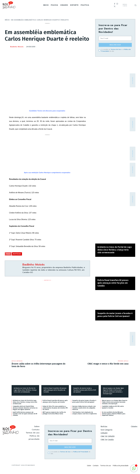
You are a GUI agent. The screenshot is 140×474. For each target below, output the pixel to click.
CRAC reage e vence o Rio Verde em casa (108, 363)
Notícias (17, 254)
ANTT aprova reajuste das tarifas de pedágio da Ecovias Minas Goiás (54, 413)
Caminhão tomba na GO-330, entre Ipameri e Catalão (113, 407)
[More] (87, 46)
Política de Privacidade (80, 452)
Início (7, 20)
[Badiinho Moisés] (7, 47)
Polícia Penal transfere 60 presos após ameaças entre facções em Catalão (113, 283)
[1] (134, 469)
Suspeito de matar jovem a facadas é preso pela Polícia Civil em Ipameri (84, 390)
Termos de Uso (116, 49)
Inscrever (115, 45)
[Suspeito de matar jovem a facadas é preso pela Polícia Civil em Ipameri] (115, 301)
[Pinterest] (77, 46)
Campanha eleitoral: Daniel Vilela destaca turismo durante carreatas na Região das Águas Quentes (25, 408)
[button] (135, 5)
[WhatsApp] (82, 46)
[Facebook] (114, 4)
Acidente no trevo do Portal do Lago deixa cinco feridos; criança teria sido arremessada (114, 250)
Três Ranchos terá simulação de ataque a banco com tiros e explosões (84, 413)
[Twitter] (114, 6)
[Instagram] (117, 4)
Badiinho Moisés (17, 47)
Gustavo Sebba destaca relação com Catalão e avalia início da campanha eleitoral (84, 408)
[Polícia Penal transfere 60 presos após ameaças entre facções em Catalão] (115, 268)
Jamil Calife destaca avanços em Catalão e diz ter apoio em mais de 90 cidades (25, 413)
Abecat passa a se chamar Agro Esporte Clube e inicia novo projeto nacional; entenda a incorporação (114, 402)
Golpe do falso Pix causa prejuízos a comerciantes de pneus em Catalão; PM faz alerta (55, 408)
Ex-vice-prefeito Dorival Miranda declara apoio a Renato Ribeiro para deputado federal (113, 413)
